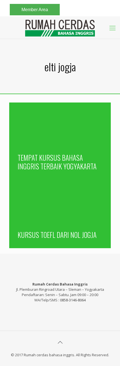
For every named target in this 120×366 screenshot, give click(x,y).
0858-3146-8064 (73, 299)
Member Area (34, 9)
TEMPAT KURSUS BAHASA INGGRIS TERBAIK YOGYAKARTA (57, 161)
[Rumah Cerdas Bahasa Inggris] (60, 27)
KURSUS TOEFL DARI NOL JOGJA (57, 235)
